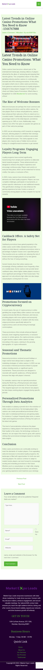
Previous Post (21, 478)
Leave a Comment (8, 33)
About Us (21, 650)
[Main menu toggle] (39, 4)
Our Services (21, 652)
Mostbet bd (21, 94)
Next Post (21, 484)
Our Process (21, 655)
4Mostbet (19, 33)
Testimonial (21, 657)
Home (20, 647)
